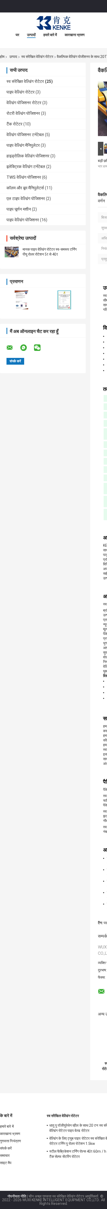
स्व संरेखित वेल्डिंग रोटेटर (37, 57)
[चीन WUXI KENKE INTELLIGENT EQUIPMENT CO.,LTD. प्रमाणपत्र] (21, 299)
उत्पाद (13, 57)
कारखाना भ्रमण (75, 35)
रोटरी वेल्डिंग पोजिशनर (23, 113)
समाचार (5, 1155)
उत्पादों (31, 35)
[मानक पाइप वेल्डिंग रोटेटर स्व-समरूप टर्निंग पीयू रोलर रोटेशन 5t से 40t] (12, 252)
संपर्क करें (6, 1148)
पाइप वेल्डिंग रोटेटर (20, 92)
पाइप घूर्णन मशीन (18, 209)
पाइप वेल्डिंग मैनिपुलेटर (23, 145)
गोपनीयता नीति (17, 1196)
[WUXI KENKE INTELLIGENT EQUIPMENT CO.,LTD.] (53, 23)
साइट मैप (6, 1163)
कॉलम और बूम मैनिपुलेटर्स (25, 187)
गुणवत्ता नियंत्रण (10, 1141)
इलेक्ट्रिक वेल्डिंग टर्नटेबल (25, 166)
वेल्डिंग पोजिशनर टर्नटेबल (25, 134)
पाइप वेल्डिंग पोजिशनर (22, 219)
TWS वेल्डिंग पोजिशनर (23, 177)
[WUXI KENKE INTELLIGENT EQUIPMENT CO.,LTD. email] (12, 348)
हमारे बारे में (50, 35)
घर (17, 35)
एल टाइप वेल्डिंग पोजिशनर (25, 198)
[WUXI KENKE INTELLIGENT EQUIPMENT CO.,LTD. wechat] (40, 348)
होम (2, 57)
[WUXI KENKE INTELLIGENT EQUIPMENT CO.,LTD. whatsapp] (26, 348)
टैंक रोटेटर (14, 124)
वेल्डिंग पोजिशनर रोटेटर (23, 102)
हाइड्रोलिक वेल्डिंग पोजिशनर (27, 155)
